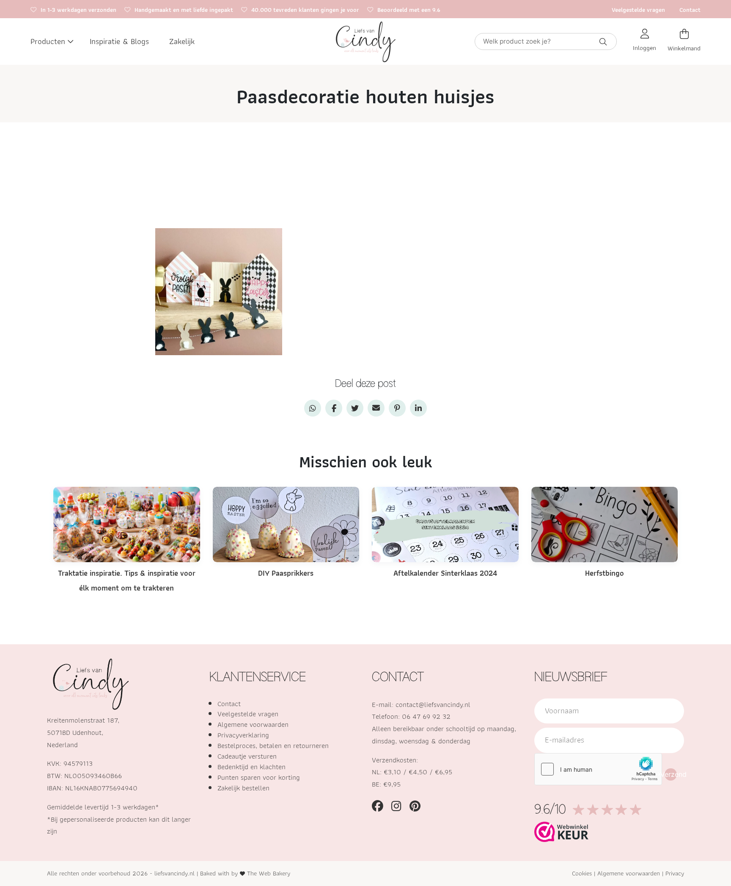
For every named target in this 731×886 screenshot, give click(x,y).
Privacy (674, 873)
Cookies (582, 873)
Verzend (671, 774)
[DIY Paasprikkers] (286, 524)
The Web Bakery (268, 873)
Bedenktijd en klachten (251, 767)
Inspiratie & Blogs (119, 41)
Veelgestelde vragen (638, 9)
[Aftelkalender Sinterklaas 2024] (445, 524)
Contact (690, 9)
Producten (47, 41)
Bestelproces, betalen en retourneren (273, 745)
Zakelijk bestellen (243, 788)
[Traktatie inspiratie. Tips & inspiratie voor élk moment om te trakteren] (126, 524)
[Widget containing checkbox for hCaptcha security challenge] (598, 769)
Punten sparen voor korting (258, 777)
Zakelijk (182, 41)
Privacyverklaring (243, 735)
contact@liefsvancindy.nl (433, 704)
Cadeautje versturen (247, 756)
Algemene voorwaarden (253, 724)
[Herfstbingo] (604, 524)
